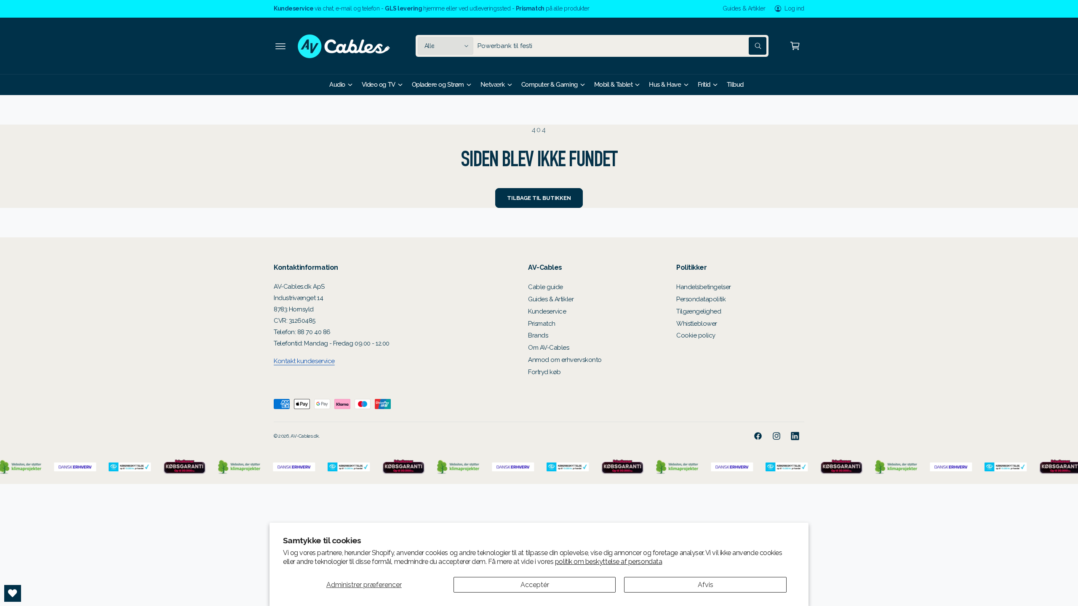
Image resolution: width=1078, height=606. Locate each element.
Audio (337, 84)
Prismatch (541, 323)
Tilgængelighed (698, 311)
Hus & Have (665, 84)
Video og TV (378, 84)
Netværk (492, 84)
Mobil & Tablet (613, 84)
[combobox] (621, 46)
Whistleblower (696, 323)
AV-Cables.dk (304, 436)
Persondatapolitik (701, 299)
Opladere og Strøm (438, 84)
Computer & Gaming (549, 84)
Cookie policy (695, 335)
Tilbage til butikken (539, 198)
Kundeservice (547, 311)
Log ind (794, 8)
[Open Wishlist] (12, 593)
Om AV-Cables (548, 347)
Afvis (705, 585)
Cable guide (545, 287)
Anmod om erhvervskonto (565, 360)
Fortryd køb (544, 372)
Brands (538, 335)
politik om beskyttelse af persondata (608, 562)
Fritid (704, 84)
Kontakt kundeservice (304, 361)
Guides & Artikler (744, 8)
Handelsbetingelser (703, 287)
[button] (280, 46)
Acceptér (534, 585)
